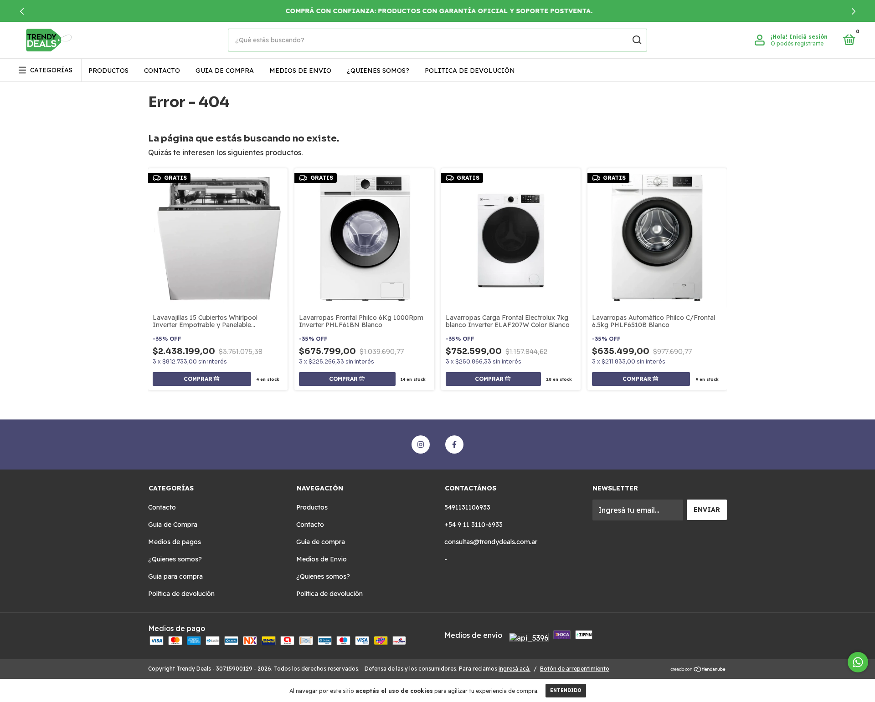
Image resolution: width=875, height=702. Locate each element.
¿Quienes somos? (378, 70)
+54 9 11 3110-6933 (473, 524)
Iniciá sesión (808, 36)
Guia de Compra (172, 524)
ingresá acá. (514, 668)
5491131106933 (467, 507)
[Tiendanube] (698, 669)
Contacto (162, 70)
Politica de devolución (470, 70)
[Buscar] (636, 40)
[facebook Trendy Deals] (454, 444)
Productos (108, 70)
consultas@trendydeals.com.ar (490, 542)
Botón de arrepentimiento (574, 668)
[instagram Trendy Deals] (421, 444)
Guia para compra (175, 576)
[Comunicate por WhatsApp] (858, 662)
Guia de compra (225, 70)
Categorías (51, 70)
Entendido (566, 690)
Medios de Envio (300, 70)
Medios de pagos (174, 542)
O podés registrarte (797, 43)
